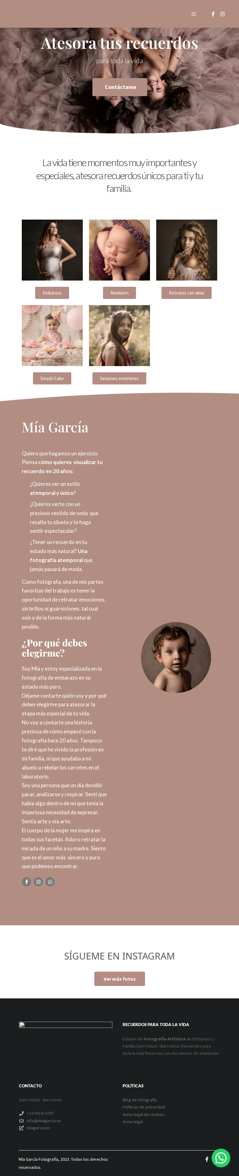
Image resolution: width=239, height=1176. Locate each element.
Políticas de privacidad (144, 1107)
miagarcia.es (38, 1128)
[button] (221, 1158)
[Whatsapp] (50, 881)
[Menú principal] (193, 14)
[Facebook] (213, 14)
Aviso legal (133, 1121)
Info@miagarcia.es (44, 1120)
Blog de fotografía (140, 1100)
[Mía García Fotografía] (43, 14)
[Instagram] (222, 14)
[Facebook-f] (26, 881)
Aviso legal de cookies (144, 1114)
